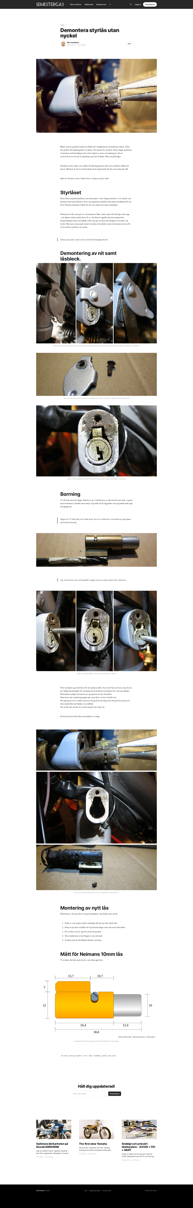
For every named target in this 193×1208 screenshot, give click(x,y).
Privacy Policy (107, 1190)
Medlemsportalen (94, 1190)
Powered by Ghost (151, 1190)
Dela (129, 44)
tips (62, 25)
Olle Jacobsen (73, 42)
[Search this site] (130, 4)
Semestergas (40, 1190)
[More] (110, 4)
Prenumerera (150, 4)
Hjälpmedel (89, 4)
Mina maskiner (75, 4)
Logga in (137, 4)
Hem (85, 1190)
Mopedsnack (101, 4)
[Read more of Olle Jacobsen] (63, 44)
